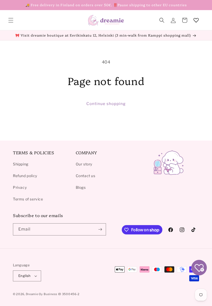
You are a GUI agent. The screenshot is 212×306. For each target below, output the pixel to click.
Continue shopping (106, 103)
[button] (11, 20)
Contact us (85, 175)
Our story (84, 164)
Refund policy (25, 175)
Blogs (81, 187)
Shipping (20, 164)
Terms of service (28, 199)
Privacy (20, 187)
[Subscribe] (100, 229)
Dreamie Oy (34, 294)
